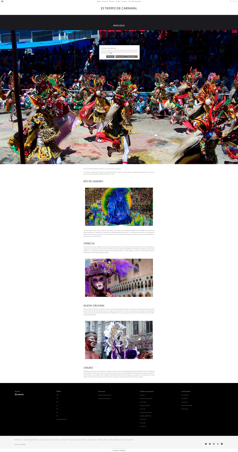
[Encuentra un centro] (230, 1)
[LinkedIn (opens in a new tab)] (221, 444)
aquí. (111, 53)
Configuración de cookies (131, 56)
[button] (4, 1)
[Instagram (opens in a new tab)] (213, 444)
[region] (119, 52)
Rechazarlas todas (110, 56)
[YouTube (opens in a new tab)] (206, 444)
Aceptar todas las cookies (120, 56)
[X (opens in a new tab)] (217, 444)
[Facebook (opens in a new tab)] (209, 444)
